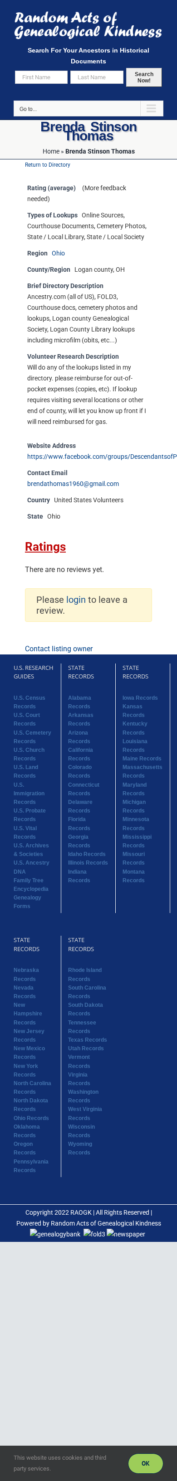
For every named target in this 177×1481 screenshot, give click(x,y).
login (76, 599)
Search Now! (144, 77)
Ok (146, 1463)
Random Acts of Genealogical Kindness (106, 1223)
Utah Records (86, 1048)
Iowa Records (140, 698)
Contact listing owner (59, 648)
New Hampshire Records (28, 1013)
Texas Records (87, 1040)
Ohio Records (31, 1118)
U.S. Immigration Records (29, 793)
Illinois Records (88, 863)
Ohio (58, 253)
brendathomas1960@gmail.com (73, 484)
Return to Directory (47, 165)
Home (51, 151)
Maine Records (142, 758)
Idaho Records (87, 854)
